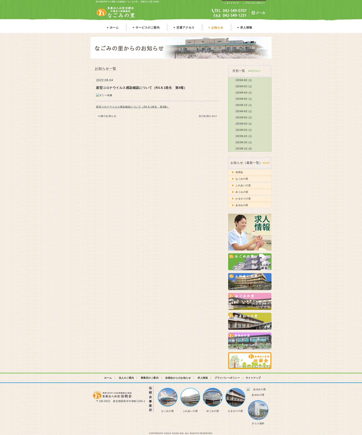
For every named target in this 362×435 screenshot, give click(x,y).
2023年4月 (241, 136)
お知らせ (215, 27)
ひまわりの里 (243, 198)
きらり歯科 (258, 423)
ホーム (112, 27)
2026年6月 (241, 86)
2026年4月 (241, 92)
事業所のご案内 (150, 377)
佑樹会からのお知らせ (178, 377)
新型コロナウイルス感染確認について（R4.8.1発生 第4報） (132, 106)
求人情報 (244, 27)
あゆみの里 (241, 205)
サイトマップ (231, 3)
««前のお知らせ (107, 116)
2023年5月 (241, 130)
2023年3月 (241, 142)
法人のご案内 (126, 377)
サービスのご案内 (146, 27)
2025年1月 (241, 105)
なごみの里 (241, 178)
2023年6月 (241, 123)
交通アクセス (184, 27)
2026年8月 (241, 80)
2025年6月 (241, 98)
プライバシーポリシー (253, 3)
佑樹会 (239, 172)
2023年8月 (241, 117)
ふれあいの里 (243, 185)
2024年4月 (241, 111)
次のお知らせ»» (208, 116)
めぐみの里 (241, 192)
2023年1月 (241, 148)
